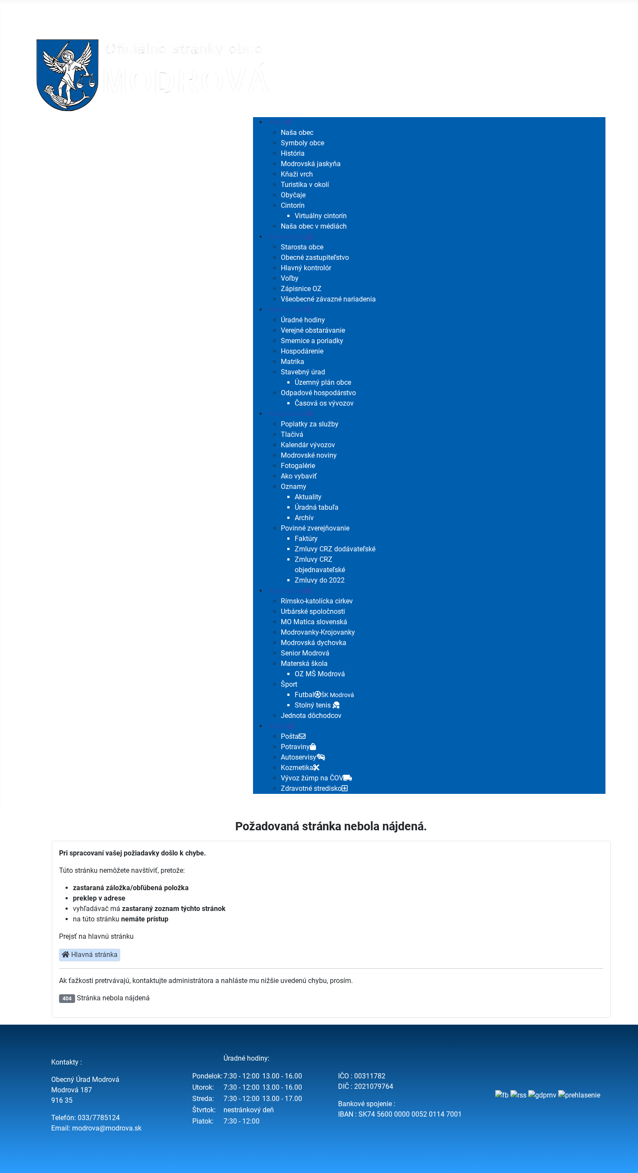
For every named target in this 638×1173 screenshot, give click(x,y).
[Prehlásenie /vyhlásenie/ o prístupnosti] (579, 1095)
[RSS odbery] (518, 1095)
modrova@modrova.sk (106, 1128)
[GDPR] (542, 1095)
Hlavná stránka (93, 954)
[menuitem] (279, 122)
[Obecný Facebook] (502, 1095)
